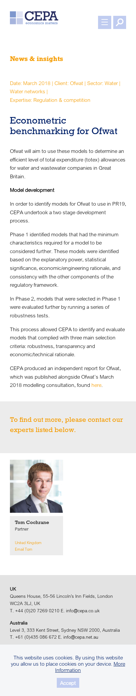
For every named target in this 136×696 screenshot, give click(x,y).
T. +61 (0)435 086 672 (33, 637)
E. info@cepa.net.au (78, 637)
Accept (68, 683)
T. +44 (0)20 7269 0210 (34, 611)
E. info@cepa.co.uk (80, 611)
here (96, 385)
